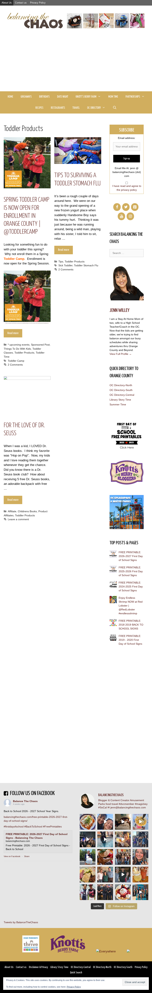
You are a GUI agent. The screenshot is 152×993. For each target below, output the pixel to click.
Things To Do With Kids (17, 348)
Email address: (126, 137)
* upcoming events (18, 344)
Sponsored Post (40, 344)
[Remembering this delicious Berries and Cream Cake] (105, 857)
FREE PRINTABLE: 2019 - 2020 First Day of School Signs (130, 639)
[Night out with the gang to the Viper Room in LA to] (87, 839)
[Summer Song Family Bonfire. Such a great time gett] (105, 822)
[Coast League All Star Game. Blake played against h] (87, 892)
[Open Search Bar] (114, 108)
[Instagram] (130, 216)
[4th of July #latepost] (123, 874)
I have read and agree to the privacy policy (126, 187)
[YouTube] (121, 216)
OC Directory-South (121, 390)
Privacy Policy (38, 2)
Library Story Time (120, 399)
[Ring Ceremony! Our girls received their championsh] (140, 857)
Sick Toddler (65, 265)
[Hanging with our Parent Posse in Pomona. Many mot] (140, 839)
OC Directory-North (121, 385)
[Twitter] (126, 207)
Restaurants (58, 107)
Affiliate (12, 511)
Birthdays (44, 96)
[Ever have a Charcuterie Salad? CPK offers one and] (87, 874)
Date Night (62, 96)
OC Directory (94, 107)
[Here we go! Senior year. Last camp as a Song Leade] (87, 857)
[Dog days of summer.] (105, 839)
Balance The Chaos (25, 801)
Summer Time (118, 404)
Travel (76, 107)
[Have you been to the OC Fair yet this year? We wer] (123, 839)
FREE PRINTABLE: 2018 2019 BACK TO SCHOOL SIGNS (131, 624)
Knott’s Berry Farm (86, 96)
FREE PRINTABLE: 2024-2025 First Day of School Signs (131, 586)
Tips (60, 261)
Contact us (21, 2)
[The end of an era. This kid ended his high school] (105, 892)
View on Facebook (12, 856)
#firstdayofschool (14, 826)
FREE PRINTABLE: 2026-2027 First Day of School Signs (131, 556)
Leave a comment (18, 519)
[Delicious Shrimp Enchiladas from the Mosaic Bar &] (87, 822)
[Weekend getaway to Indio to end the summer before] (123, 822)
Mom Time (113, 96)
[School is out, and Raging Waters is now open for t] (140, 892)
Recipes (39, 107)
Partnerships (132, 96)
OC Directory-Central (122, 394)
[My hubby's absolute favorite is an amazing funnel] (123, 892)
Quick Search (76, 972)
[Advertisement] (76, 63)
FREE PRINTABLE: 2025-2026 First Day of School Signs (131, 571)
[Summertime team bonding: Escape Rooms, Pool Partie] (123, 857)
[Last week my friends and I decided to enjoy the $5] (140, 822)
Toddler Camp (16, 360)
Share (26, 856)
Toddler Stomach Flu (86, 265)
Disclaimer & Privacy (38, 967)
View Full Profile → (121, 353)
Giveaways (26, 96)
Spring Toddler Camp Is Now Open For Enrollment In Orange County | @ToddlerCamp (26, 216)
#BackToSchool (33, 826)
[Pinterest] (134, 207)
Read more (13, 333)
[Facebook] (117, 207)
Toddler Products (24, 352)
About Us (7, 2)
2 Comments (15, 364)
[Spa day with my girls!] (140, 874)
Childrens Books (27, 511)
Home (10, 96)
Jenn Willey (119, 310)
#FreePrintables (52, 826)
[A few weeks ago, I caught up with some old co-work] (105, 874)
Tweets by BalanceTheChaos (21, 922)
